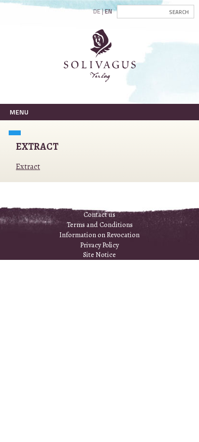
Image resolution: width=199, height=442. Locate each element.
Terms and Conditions (100, 224)
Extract (28, 166)
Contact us (99, 214)
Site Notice (99, 254)
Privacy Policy (99, 245)
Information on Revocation (99, 235)
